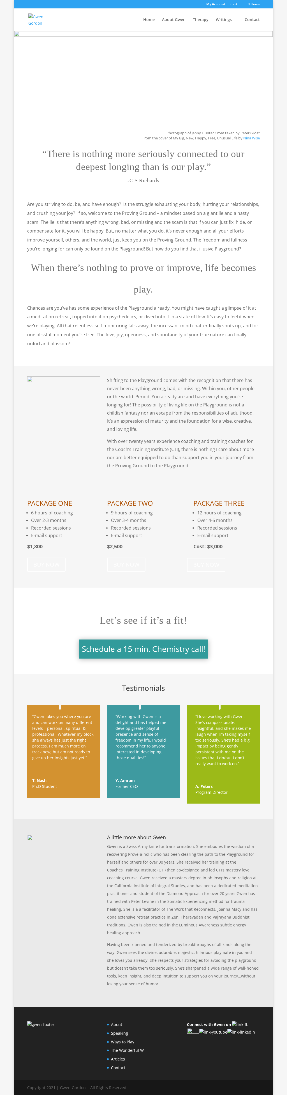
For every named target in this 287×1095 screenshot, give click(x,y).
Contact (252, 20)
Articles (118, 1059)
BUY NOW (46, 564)
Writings (224, 20)
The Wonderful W (127, 1050)
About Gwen (174, 20)
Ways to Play (122, 1042)
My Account (215, 4)
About (116, 1024)
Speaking (119, 1033)
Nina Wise (251, 138)
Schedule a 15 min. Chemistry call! (143, 648)
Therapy (201, 20)
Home (149, 20)
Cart (233, 4)
